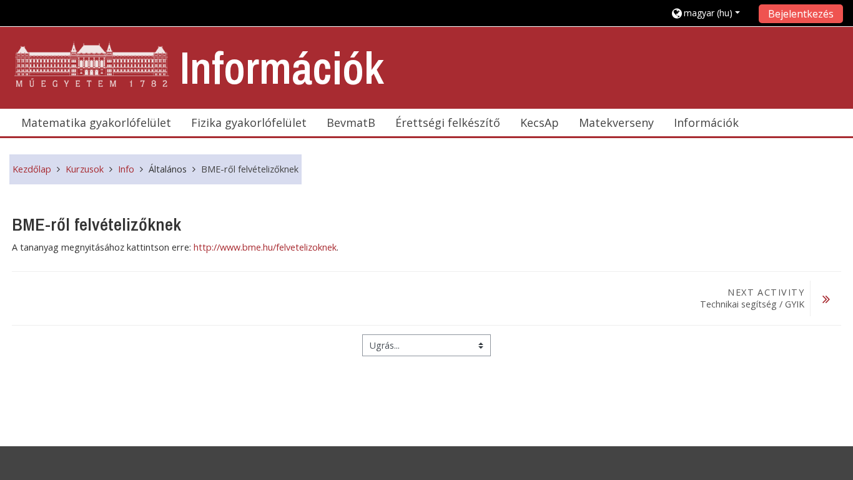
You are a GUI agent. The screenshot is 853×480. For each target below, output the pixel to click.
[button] (710, 12)
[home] (92, 65)
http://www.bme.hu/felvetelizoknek (265, 247)
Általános (168, 169)
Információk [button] (706, 122)
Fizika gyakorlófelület (249, 122)
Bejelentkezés (801, 14)
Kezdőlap (31, 169)
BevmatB (351, 122)
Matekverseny (616, 122)
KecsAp (539, 122)
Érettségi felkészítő (447, 122)
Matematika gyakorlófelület (96, 122)
